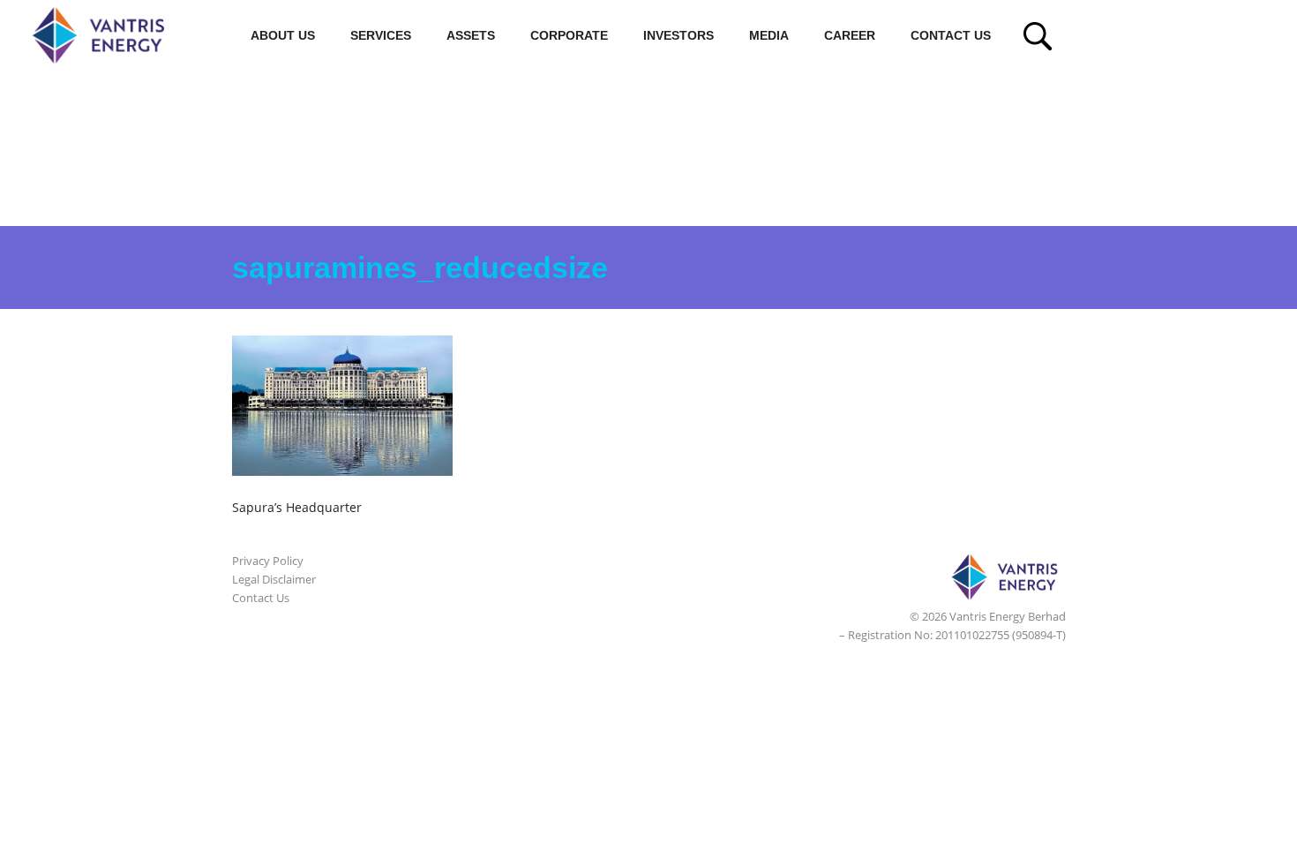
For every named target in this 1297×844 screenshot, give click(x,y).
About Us (283, 35)
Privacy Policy (268, 561)
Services (380, 35)
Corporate (569, 35)
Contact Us (951, 35)
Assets (470, 35)
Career (849, 35)
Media (769, 35)
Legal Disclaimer (274, 579)
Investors (678, 35)
